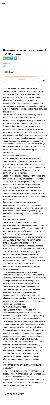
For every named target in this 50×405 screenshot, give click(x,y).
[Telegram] (4, 58)
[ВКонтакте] (15, 58)
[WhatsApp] (8, 58)
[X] (11, 58)
